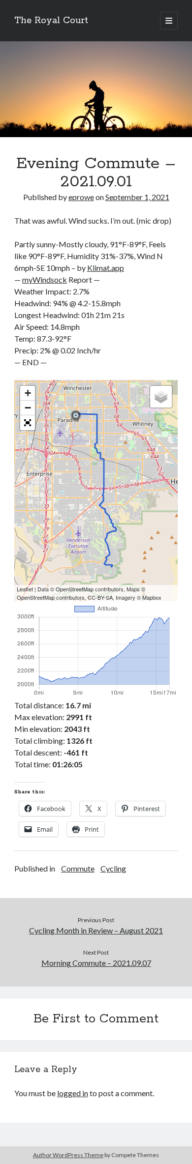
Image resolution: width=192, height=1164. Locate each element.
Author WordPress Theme (68, 1155)
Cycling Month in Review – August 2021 (96, 930)
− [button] (28, 408)
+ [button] (28, 393)
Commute (78, 868)
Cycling (113, 868)
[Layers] (161, 396)
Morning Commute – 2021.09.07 (96, 962)
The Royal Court (51, 21)
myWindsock (44, 279)
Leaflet (25, 589)
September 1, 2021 (137, 197)
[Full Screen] (27, 422)
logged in (72, 1093)
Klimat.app (105, 267)
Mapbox (151, 597)
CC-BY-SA (100, 597)
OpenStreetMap (75, 589)
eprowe (81, 197)
